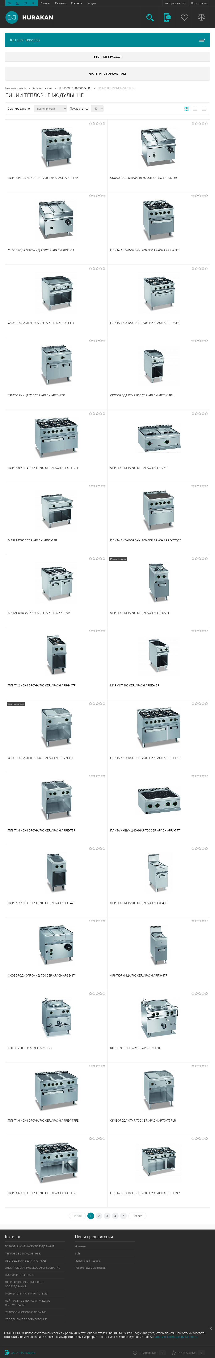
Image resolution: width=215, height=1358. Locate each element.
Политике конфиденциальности (175, 1337)
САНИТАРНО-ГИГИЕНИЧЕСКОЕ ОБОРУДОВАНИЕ (24, 1284)
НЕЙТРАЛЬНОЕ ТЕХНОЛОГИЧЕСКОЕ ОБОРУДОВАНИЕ (27, 1303)
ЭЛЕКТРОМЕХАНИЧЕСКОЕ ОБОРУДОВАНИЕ (32, 1268)
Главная (45, 3)
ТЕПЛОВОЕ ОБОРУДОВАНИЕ (75, 88)
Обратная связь (22, 1353)
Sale (77, 1253)
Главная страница (15, 88)
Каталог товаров (25, 39)
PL (33, 3)
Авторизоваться (175, 3)
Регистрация (199, 3)
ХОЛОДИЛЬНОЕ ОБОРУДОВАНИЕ (26, 1319)
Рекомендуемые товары (90, 1268)
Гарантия (60, 3)
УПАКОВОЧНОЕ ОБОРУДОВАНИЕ (25, 1312)
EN (9, 3)
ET (25, 3)
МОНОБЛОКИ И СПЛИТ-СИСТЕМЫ (26, 1293)
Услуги (92, 3)
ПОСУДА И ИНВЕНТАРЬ (19, 1275)
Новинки (80, 1246)
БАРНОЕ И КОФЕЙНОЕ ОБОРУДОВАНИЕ (29, 1246)
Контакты (77, 3)
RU (17, 3)
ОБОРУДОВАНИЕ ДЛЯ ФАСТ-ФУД (25, 1260)
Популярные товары (88, 1260)
